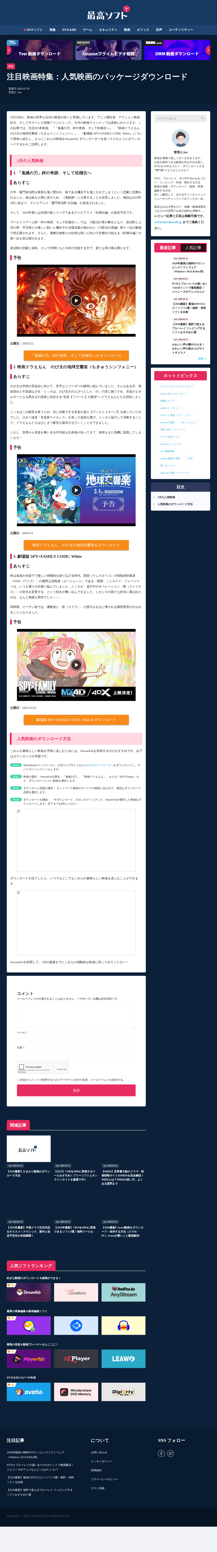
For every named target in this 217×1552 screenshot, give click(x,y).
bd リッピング (188, 422)
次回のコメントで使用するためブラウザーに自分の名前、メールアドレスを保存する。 (73, 1079)
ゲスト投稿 (97, 1488)
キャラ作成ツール (169, 436)
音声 (159, 29)
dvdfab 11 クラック (170, 408)
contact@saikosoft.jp (168, 222)
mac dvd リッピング (170, 444)
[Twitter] (169, 1453)
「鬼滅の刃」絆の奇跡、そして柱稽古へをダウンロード (76, 355)
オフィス (143, 29)
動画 (127, 29)
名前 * (20, 1047)
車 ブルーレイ (167, 465)
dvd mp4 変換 (167, 422)
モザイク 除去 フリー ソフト (175, 415)
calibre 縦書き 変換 (170, 458)
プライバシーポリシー (104, 1479)
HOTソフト (35, 29)
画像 (53, 29)
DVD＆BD (69, 29)
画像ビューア (167, 400)
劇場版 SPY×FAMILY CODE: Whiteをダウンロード (76, 720)
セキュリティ (108, 29)
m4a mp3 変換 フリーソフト (175, 472)
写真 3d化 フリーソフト (172, 429)
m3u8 (190, 458)
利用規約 (96, 1470)
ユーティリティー (181, 29)
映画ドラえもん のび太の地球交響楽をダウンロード (76, 545)
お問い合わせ (99, 1452)
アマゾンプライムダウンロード (177, 386)
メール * (22, 1032)
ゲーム (87, 29)
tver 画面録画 (167, 451)
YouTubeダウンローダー (98, 765)
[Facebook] (161, 1453)
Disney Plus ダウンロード (173, 393)
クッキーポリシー (102, 1461)
